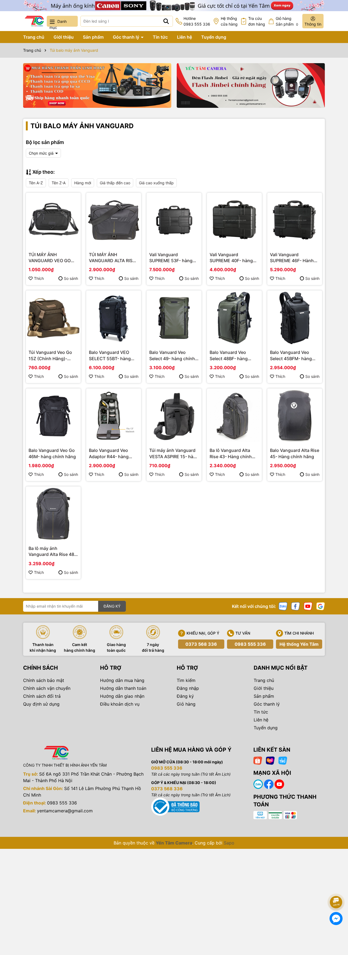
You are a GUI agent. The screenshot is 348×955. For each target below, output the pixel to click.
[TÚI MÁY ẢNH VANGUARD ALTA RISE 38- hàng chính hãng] (114, 220)
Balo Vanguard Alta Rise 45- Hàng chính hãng (294, 453)
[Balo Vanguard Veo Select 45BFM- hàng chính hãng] (295, 318)
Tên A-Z (36, 182)
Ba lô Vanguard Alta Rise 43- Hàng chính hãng (231, 454)
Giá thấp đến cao (115, 182)
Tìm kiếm (186, 680)
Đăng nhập (188, 688)
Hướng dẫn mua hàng (122, 680)
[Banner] (97, 85)
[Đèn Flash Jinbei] (251, 85)
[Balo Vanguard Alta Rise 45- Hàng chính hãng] (295, 416)
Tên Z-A (59, 182)
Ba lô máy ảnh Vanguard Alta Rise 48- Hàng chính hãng (52, 552)
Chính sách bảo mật (43, 680)
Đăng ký (185, 696)
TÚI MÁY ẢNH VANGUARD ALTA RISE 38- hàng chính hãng (112, 258)
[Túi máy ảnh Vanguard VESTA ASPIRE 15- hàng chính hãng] (174, 416)
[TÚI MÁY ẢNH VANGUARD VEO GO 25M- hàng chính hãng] (53, 220)
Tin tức (160, 37)
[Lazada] (270, 760)
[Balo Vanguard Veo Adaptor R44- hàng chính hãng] (114, 416)
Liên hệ (184, 37)
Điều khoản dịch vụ (119, 704)
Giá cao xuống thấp (156, 182)
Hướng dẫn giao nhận (122, 696)
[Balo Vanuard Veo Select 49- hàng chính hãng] (174, 318)
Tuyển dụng (213, 37)
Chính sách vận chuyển (46, 688)
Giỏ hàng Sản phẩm (287, 21)
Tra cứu (256, 21)
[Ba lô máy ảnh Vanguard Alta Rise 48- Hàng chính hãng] (53, 514)
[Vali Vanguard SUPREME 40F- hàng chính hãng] (234, 220)
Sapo (229, 843)
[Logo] (34, 21)
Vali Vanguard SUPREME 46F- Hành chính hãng (292, 258)
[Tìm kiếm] (166, 21)
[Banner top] (174, 5)
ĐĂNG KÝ (112, 606)
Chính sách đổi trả (42, 696)
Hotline (197, 21)
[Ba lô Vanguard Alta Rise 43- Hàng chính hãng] (234, 416)
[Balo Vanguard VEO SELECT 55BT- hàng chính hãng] (114, 318)
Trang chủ (33, 37)
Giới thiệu (64, 37)
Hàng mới (82, 182)
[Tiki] (282, 760)
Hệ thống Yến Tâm (299, 644)
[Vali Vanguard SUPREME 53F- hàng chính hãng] (174, 220)
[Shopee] (257, 760)
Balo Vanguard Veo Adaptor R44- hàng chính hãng (109, 454)
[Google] (320, 606)
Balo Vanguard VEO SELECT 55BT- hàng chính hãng (110, 356)
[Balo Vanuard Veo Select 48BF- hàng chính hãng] (234, 318)
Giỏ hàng (186, 704)
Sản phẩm (93, 37)
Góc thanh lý (126, 37)
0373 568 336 (201, 644)
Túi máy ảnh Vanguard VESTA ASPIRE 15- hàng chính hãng (174, 454)
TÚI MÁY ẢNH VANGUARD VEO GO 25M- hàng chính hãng (52, 258)
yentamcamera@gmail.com (65, 810)
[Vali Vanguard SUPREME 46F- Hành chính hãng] (295, 220)
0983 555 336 (250, 644)
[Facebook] (295, 606)
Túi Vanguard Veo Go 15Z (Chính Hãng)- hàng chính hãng (50, 356)
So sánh (71, 278)
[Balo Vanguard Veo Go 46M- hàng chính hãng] (53, 416)
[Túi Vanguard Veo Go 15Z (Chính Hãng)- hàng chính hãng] (53, 318)
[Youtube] (308, 606)
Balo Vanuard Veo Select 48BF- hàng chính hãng (229, 356)
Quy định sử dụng (41, 704)
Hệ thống (229, 21)
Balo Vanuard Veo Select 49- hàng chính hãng (172, 356)
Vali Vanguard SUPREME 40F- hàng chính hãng (231, 258)
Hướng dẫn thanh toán (123, 688)
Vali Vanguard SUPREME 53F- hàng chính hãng (170, 258)
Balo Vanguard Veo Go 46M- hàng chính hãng (52, 453)
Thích (39, 278)
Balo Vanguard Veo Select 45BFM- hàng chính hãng (291, 356)
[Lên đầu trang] (336, 886)
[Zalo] (283, 606)
